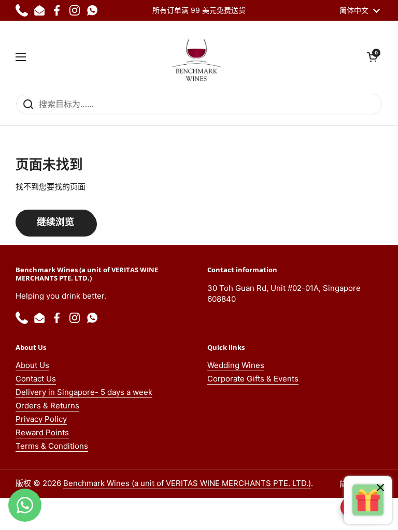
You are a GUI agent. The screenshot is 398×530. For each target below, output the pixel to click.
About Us (32, 365)
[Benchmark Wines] (196, 57)
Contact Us (36, 379)
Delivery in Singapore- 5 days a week (84, 392)
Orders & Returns (47, 405)
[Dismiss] (380, 488)
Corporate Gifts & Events (252, 379)
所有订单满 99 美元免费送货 (199, 10)
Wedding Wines (235, 365)
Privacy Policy (41, 419)
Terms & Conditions (52, 446)
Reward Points (42, 432)
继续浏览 (55, 221)
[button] (372, 57)
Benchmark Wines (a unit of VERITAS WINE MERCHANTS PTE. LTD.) (187, 483)
